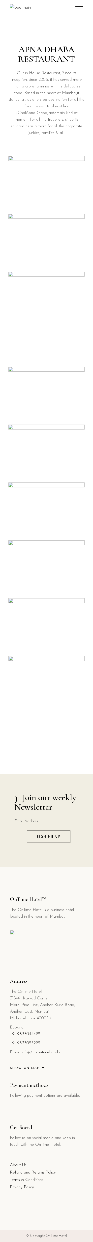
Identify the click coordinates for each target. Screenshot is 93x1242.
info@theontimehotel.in (41, 1052)
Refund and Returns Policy (33, 1172)
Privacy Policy (22, 1187)
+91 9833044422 (25, 1034)
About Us (18, 1165)
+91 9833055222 (25, 1043)
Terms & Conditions (26, 1180)
